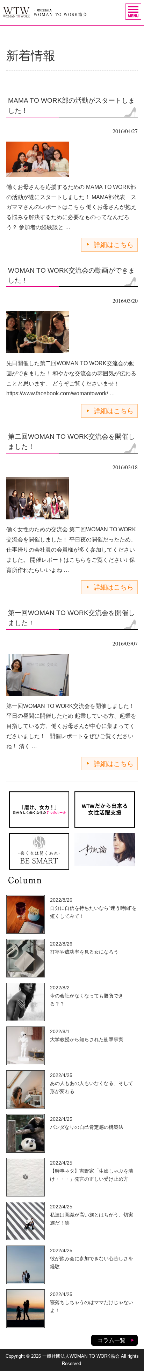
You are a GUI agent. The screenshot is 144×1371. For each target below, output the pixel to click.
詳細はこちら (114, 244)
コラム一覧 (111, 1340)
